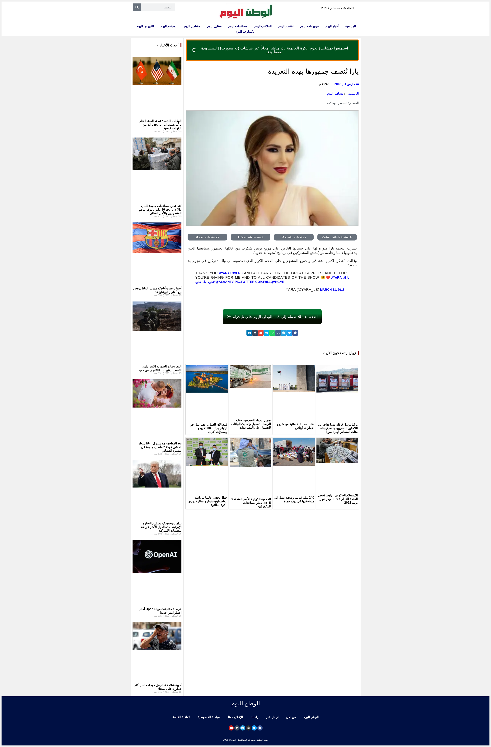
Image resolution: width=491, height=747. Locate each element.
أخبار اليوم (332, 26)
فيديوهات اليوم (309, 26)
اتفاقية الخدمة (181, 717)
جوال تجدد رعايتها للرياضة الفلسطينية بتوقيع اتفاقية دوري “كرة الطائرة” (207, 501)
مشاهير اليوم (192, 26)
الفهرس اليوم (145, 26)
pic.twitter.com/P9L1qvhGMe (259, 281)
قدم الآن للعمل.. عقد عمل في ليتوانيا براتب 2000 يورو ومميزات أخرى (208, 428)
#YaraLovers (231, 273)
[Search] (137, 7)
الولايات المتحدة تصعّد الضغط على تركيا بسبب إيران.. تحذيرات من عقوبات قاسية (160, 124)
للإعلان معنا (235, 717)
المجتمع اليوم (169, 26)
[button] (295, 333)
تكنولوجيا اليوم (245, 31)
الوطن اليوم (311, 717)
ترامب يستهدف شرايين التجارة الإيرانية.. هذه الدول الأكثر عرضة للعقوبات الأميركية (161, 527)
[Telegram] (242, 728)
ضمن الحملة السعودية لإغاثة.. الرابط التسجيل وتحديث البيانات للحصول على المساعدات (251, 424)
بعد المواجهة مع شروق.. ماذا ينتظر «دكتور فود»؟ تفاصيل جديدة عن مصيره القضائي (159, 447)
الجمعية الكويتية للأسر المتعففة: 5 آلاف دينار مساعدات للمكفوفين (251, 502)
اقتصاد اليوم (285, 26)
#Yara (336, 277)
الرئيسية (350, 26)
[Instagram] (248, 728)
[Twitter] (254, 728)
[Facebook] (260, 728)
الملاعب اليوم (263, 26)
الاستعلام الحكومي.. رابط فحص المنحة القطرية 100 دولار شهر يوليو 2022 (338, 499)
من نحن (291, 717)
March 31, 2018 (332, 289)
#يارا (346, 277)
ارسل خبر (272, 717)
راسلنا (254, 717)
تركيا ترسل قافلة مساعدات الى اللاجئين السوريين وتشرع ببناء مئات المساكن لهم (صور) (338, 428)
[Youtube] (231, 728)
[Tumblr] (237, 728)
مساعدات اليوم (238, 26)
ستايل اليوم (214, 26)
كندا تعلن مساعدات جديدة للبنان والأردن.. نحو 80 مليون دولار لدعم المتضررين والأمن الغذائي (160, 209)
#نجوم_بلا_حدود (205, 281)
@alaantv (225, 281)
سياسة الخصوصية (209, 717)
